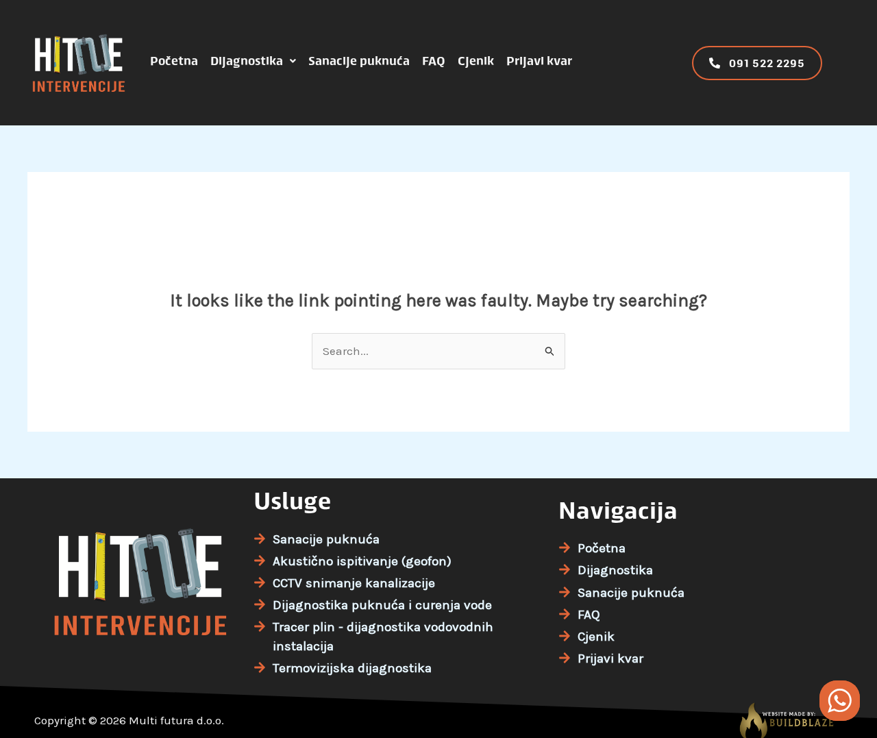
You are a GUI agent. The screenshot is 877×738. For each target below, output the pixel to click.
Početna (174, 60)
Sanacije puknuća (359, 60)
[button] (253, 61)
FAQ (433, 60)
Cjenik (476, 60)
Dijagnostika (246, 60)
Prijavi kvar (539, 60)
